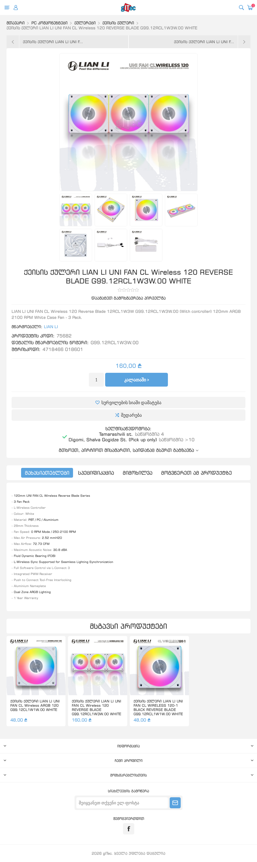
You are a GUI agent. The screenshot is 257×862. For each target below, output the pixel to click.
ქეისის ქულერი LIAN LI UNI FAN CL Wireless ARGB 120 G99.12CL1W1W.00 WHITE (35, 705)
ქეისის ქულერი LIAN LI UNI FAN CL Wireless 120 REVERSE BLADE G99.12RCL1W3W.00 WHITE (96, 707)
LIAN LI (51, 326)
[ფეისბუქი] (128, 828)
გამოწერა (175, 802)
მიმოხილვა (137, 473)
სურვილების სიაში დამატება (131, 402)
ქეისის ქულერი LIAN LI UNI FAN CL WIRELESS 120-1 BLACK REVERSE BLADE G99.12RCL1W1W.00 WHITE (158, 707)
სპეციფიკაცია (96, 473)
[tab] (47, 473)
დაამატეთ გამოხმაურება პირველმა (128, 298)
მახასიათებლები (47, 473)
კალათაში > (136, 380)
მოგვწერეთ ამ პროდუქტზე (196, 473)
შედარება (131, 415)
